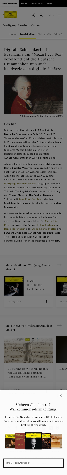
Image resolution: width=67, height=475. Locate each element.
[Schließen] (60, 395)
